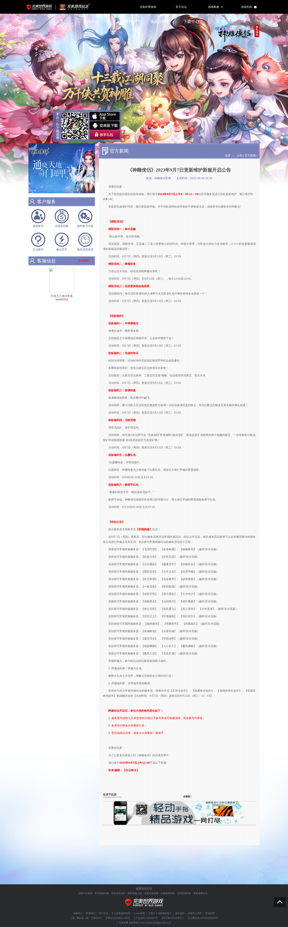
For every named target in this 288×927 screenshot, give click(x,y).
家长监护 (180, 913)
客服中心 (78, 913)
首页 (60, 21)
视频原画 (158, 21)
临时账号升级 (85, 226)
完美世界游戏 (40, 7)
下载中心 (191, 21)
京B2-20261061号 (149, 918)
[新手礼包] (105, 134)
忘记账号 (38, 249)
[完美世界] (144, 908)
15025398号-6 (177, 918)
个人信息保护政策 (120, 913)
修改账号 (38, 226)
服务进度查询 (85, 249)
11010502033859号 (208, 918)
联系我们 (90, 913)
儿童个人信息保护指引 (160, 913)
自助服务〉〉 (86, 260)
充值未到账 (62, 226)
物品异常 (61, 249)
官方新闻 (250, 155)
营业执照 (210, 913)
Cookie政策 (139, 913)
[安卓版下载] (105, 125)
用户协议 (103, 913)
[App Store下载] (105, 116)
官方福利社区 (78, 7)
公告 (239, 155)
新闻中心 (91, 21)
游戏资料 (124, 21)
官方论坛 (181, 6)
